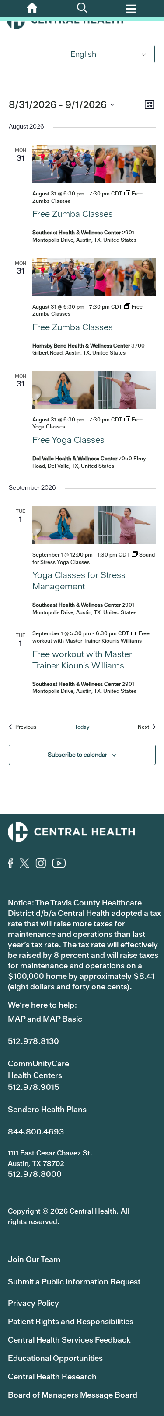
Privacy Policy (33, 1303)
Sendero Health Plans (47, 1109)
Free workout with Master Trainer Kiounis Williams (82, 659)
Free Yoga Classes (68, 439)
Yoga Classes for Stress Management (79, 580)
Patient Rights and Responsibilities (70, 1321)
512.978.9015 (33, 1087)
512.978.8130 (33, 1041)
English (83, 54)
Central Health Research (52, 1376)
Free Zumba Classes (72, 213)
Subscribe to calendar (77, 754)
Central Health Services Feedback (69, 1340)
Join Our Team (34, 1259)
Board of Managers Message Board (72, 1395)
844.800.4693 (36, 1132)
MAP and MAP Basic (45, 1019)
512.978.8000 (35, 1174)
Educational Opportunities (55, 1358)
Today (82, 727)
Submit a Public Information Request (74, 1282)
